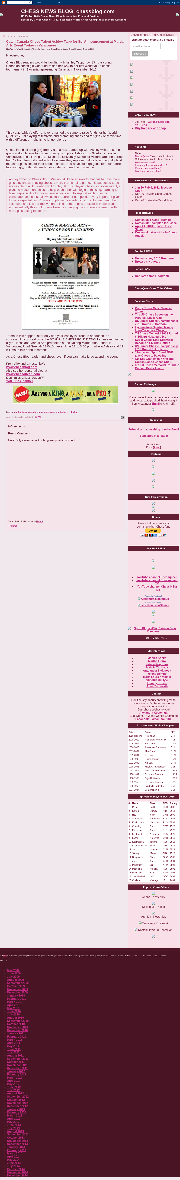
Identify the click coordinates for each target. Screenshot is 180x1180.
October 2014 (16, 1169)
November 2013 (17, 1140)
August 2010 (15, 1017)
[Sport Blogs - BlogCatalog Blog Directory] (153, 631)
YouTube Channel (19, 381)
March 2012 (14, 1077)
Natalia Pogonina (157, 664)
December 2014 (17, 1175)
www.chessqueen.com (23, 374)
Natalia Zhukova (157, 667)
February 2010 (16, 998)
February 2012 (16, 1074)
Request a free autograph (152, 275)
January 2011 (16, 1033)
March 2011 (14, 1039)
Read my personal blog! (148, 168)
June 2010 (14, 1011)
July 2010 (13, 1014)
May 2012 (13, 1083)
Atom (39, 521)
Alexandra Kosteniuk (153, 596)
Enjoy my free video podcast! (151, 165)
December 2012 (17, 1106)
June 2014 (14, 1162)
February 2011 (16, 1036)
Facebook (163, 121)
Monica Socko (156, 657)
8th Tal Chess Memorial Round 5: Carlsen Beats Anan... (157, 367)
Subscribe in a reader (153, 435)
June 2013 (14, 1125)
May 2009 (13, 970)
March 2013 (14, 1115)
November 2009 (17, 989)
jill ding (74, 412)
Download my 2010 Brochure (154, 258)
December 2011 (17, 1068)
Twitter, (151, 121)
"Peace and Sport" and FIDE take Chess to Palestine (154, 354)
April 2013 (13, 1118)
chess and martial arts (56, 412)
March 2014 (14, 1153)
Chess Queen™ (143, 156)
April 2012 (13, 1080)
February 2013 (16, 1112)
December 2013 (17, 1143)
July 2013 (13, 1128)
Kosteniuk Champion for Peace (156, 223)
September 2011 (17, 1058)
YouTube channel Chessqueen (157, 577)
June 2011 (14, 1049)
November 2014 (17, 1172)
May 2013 (13, 1121)
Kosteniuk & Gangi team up (153, 219)
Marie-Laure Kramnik (157, 676)
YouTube (141, 124)
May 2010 (13, 1008)
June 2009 (14, 973)
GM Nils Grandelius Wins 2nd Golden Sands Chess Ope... (154, 360)
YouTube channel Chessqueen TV (157, 582)
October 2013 (16, 1137)
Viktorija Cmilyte (157, 680)
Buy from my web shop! (148, 171)
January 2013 (16, 1109)
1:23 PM (37, 417)
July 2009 (13, 976)
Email (156, 403)
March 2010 (14, 1001)
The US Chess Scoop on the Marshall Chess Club (154, 316)
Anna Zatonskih (157, 686)
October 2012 (16, 1099)
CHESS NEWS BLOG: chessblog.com (68, 11)
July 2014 (13, 1166)
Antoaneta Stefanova (157, 670)
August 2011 (15, 1055)
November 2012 (17, 1102)
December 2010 (17, 1030)
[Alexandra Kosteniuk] (153, 598)
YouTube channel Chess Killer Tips (157, 588)
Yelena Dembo (157, 673)
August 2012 (15, 1093)
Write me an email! (145, 162)
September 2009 (18, 982)
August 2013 (15, 1131)
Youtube (166, 719)
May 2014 (13, 1159)
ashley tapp (20, 412)
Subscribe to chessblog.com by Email (153, 429)
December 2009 (17, 992)
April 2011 (13, 1042)
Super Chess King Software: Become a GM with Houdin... (154, 341)
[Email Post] (122, 417)
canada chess (35, 412)
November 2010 (17, 1027)
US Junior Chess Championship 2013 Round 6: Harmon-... (156, 322)
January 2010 (16, 995)
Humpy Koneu (157, 683)
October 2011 (16, 1061)
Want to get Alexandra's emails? (153, 39)
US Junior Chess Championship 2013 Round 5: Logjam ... (156, 348)
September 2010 (18, 1020)
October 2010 (16, 1024)
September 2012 (18, 1096)
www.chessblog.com (21, 367)
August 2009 (15, 979)
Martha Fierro (157, 661)
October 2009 (16, 986)
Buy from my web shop (150, 128)
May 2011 (13, 1046)
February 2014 (16, 1150)
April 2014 (13, 1156)
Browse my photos (147, 261)
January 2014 (16, 1147)
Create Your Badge (153, 602)
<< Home (12, 526)
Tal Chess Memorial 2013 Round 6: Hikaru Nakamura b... (156, 335)
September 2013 (18, 1134)
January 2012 (16, 1071)
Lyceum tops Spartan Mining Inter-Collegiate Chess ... (154, 329)
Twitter (154, 719)
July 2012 (13, 1090)
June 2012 (14, 1087)
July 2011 (13, 1052)
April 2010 (13, 1005)
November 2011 (17, 1065)
